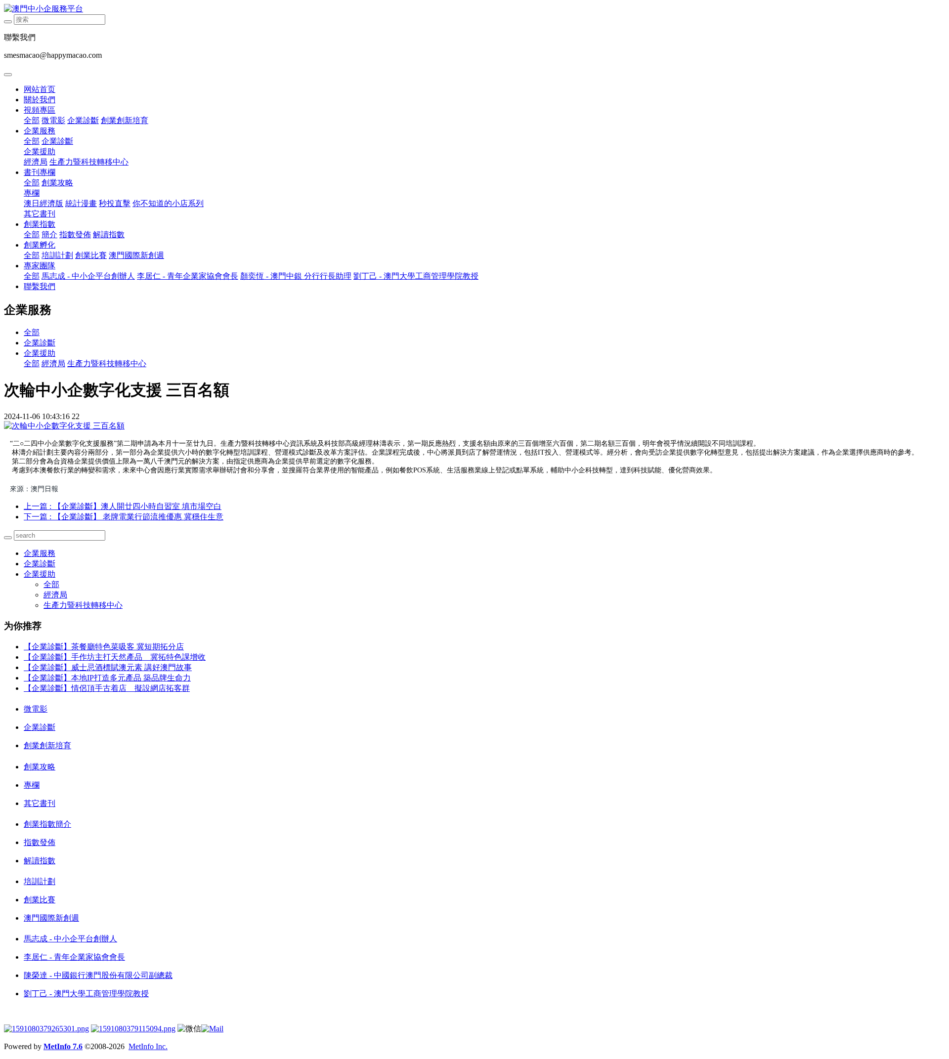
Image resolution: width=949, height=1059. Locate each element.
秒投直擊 (114, 203)
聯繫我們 (39, 286)
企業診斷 (83, 120)
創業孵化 (39, 245)
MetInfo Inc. (148, 1046)
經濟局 (35, 162)
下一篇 (123, 516)
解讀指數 (109, 234)
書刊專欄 (39, 172)
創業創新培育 (124, 120)
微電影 (53, 120)
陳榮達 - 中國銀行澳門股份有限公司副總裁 (98, 975)
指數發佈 (75, 234)
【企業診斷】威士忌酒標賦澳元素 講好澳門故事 (108, 667)
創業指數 (39, 224)
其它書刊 (39, 214)
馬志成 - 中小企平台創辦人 (88, 276)
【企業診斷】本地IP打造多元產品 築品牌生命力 (107, 678)
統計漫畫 (81, 203)
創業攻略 (57, 182)
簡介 (49, 234)
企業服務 (39, 131)
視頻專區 (39, 110)
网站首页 (39, 89)
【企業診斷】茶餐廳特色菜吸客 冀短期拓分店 (104, 646)
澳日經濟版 (43, 203)
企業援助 (39, 151)
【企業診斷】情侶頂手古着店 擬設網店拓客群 (107, 688)
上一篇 (122, 506)
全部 (32, 120)
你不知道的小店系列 (168, 203)
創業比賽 (91, 255)
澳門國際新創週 (136, 255)
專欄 (32, 193)
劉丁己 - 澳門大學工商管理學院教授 (415, 276)
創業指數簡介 (47, 824)
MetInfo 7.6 (63, 1046)
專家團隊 (39, 265)
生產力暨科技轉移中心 (89, 162)
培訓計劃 (57, 255)
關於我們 (39, 99)
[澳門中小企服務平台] (474, 9)
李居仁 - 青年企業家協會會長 (187, 276)
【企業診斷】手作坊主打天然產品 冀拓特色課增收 (115, 657)
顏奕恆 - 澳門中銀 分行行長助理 (295, 276)
